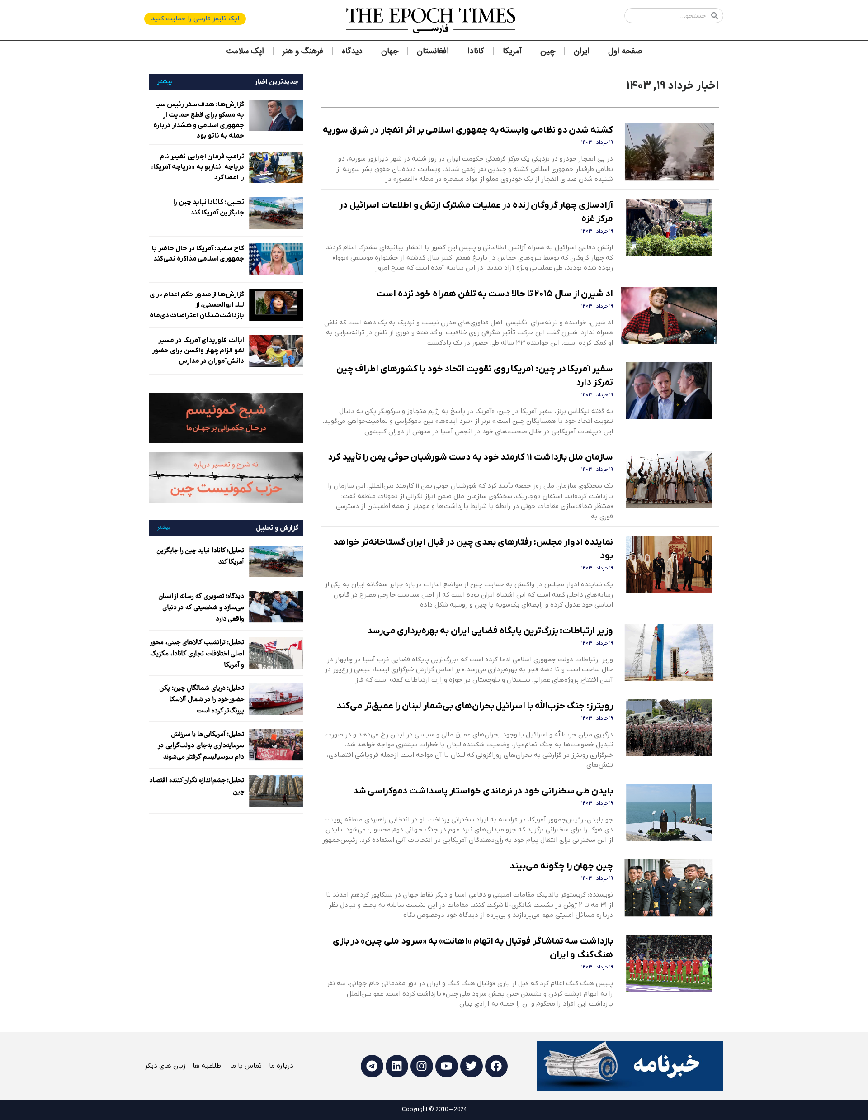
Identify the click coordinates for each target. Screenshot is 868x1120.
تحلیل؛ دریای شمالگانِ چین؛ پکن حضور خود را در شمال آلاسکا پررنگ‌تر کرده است (201, 699)
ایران (582, 51)
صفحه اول (625, 51)
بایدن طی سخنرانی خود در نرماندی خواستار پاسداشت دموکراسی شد (483, 791)
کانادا (475, 51)
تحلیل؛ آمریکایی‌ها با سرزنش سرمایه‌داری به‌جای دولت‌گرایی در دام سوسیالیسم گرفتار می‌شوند (201, 746)
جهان (389, 51)
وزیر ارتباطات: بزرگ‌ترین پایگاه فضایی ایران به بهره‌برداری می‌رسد (490, 631)
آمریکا (512, 51)
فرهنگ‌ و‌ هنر (303, 51)
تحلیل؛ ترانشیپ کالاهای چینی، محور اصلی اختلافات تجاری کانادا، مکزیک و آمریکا (197, 654)
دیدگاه (352, 51)
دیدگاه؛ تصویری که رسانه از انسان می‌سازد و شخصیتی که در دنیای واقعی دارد (201, 608)
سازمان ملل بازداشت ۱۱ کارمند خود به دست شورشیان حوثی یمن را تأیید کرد (470, 457)
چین (547, 51)
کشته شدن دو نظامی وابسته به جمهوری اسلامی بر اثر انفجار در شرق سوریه (468, 130)
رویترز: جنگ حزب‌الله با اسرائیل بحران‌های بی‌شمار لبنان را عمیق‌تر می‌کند (474, 706)
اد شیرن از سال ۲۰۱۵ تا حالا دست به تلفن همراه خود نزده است (495, 294)
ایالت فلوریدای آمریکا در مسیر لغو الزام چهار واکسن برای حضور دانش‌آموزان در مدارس (198, 350)
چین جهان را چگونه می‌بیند (561, 866)
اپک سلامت (245, 51)
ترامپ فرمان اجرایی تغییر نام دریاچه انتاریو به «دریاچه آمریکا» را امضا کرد (197, 167)
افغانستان (433, 51)
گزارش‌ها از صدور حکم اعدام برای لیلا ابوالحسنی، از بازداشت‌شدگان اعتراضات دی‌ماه (197, 305)
